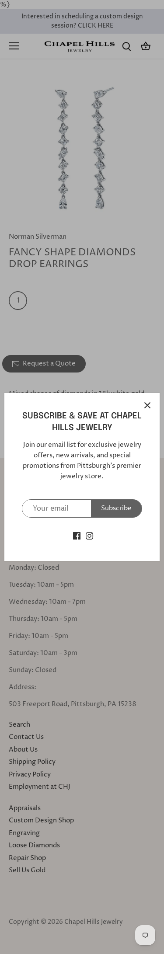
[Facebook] (76, 535)
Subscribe (116, 508)
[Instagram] (89, 535)
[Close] (147, 405)
